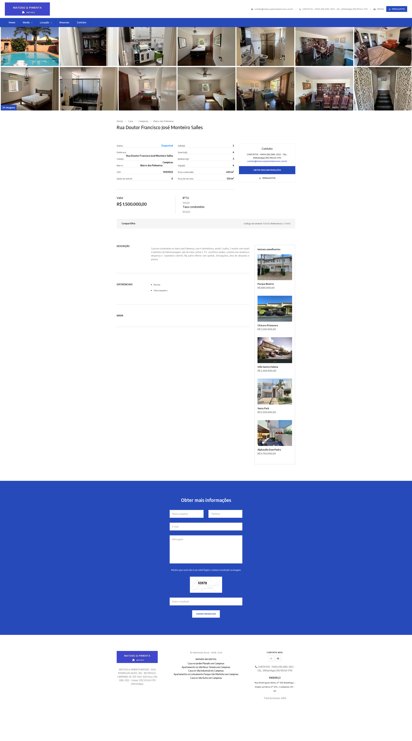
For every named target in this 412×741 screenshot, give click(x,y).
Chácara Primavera (268, 325)
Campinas (143, 121)
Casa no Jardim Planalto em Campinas (206, 663)
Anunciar (64, 22)
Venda (26, 22)
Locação (45, 22)
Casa (130, 121)
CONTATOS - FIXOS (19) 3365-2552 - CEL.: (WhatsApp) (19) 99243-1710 (335, 9)
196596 (380, 9)
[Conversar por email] (278, 658)
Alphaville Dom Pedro (269, 449)
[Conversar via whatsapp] (271, 658)
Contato (81, 22)
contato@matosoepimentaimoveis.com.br (273, 9)
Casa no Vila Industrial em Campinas (206, 670)
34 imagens (8, 107)
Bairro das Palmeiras (164, 121)
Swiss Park (263, 408)
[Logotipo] (36, 9)
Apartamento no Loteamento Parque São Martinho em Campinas (206, 674)
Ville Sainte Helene (268, 367)
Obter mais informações (267, 170)
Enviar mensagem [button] (206, 614)
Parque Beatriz (266, 284)
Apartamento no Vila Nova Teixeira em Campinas (206, 667)
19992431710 (398, 9)
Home (12, 22)
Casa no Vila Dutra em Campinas (206, 678)
